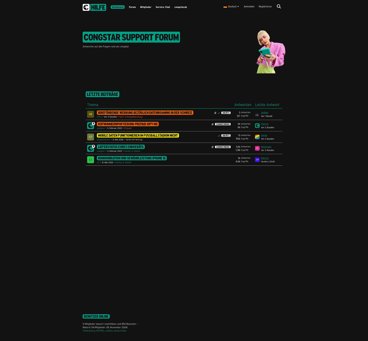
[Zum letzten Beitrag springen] (257, 114)
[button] (231, 6)
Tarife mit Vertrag (134, 139)
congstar (101, 128)
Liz (98, 162)
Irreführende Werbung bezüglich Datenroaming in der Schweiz (145, 113)
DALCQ (265, 158)
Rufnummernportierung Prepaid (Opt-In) (128, 124)
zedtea (264, 112)
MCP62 (100, 330)
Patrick (265, 123)
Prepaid (128, 128)
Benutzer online (96, 316)
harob (264, 135)
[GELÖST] (226, 113)
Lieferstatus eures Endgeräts (121, 147)
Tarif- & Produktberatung (130, 116)
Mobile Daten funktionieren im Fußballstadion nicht (138, 135)
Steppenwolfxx (103, 139)
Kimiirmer (266, 146)
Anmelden (249, 6)
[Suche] (279, 6)
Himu (99, 116)
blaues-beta (120, 330)
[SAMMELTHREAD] (222, 124)
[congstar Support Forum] (94, 7)
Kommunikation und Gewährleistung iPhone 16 (132, 158)
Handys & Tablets (132, 151)
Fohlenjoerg (89, 330)
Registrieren (265, 6)
